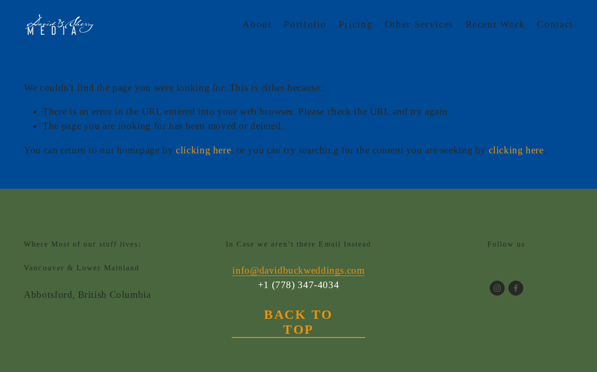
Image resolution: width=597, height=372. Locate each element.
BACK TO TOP (298, 322)
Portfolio (305, 24)
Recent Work (495, 24)
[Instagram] (497, 288)
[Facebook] (515, 288)
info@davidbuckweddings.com (298, 270)
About (257, 24)
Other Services (419, 24)
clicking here (203, 150)
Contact (555, 24)
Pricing (356, 24)
